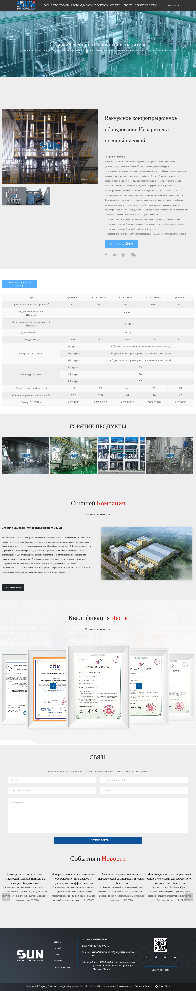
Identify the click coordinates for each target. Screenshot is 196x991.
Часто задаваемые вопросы (90, 5)
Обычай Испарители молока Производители (37, 537)
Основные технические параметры (19, 283)
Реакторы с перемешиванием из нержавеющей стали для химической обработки (121, 878)
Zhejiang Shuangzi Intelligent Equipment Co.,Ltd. (63, 986)
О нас (54, 5)
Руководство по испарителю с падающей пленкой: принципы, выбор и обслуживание (25, 878)
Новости (127, 5)
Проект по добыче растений (50, 50)
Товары (64, 5)
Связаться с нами (146, 5)
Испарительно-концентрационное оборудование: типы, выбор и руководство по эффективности (73, 878)
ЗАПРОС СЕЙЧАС (121, 244)
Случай (115, 5)
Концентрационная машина (81, 50)
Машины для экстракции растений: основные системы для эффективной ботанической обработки (169, 878)
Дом (46, 5)
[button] (53, 686)
